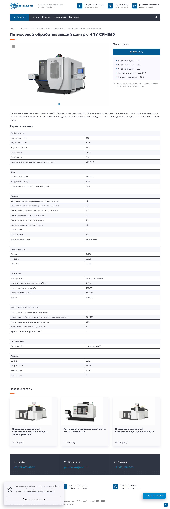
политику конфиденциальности (40, 491)
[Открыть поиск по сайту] (155, 17)
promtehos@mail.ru (149, 4)
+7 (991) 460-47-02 (93, 4)
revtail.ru (69, 504)
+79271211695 (121, 4)
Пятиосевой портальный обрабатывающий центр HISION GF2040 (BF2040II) (30, 432)
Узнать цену (136, 51)
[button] (59, 104)
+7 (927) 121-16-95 (123, 467)
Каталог (21, 17)
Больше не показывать (34, 499)
